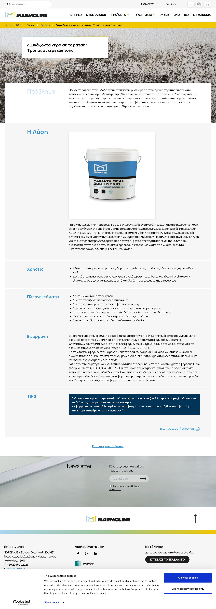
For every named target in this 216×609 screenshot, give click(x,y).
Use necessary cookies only (187, 588)
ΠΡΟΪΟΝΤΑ (118, 15)
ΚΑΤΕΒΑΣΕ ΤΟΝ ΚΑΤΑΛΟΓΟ (167, 559)
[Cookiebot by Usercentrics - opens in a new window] (22, 602)
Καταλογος (147, 4)
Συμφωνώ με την (124, 488)
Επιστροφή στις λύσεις (108, 446)
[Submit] (143, 478)
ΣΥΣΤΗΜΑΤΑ (144, 15)
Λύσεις (31, 25)
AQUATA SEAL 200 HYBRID (84, 233)
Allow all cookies (188, 577)
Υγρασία (45, 25)
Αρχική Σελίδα (13, 25)
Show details (52, 602)
